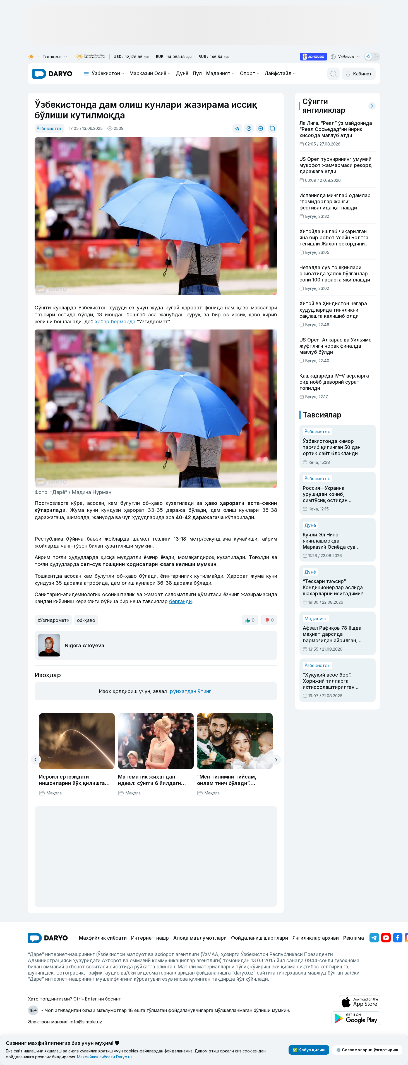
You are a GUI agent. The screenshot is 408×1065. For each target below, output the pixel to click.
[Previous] (36, 759)
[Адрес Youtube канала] (386, 937)
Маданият (218, 73)
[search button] (333, 74)
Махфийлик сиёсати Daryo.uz (105, 1056)
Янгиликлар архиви (315, 938)
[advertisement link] (313, 57)
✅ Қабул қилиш (308, 1049)
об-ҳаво (86, 620)
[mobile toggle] (86, 73)
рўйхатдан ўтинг (190, 691)
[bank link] (90, 57)
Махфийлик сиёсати (103, 938)
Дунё (182, 73)
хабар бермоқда (115, 321)
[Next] (276, 759)
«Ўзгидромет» (53, 620)
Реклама (353, 938)
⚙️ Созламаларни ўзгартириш (367, 1049)
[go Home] (48, 938)
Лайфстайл (278, 73)
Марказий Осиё (147, 73)
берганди (180, 601)
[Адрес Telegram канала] (374, 937)
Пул (197, 73)
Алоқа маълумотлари (200, 938)
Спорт (247, 73)
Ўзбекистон (106, 73)
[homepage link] (52, 74)
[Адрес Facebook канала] (397, 937)
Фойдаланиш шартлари (259, 938)
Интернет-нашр (150, 938)
